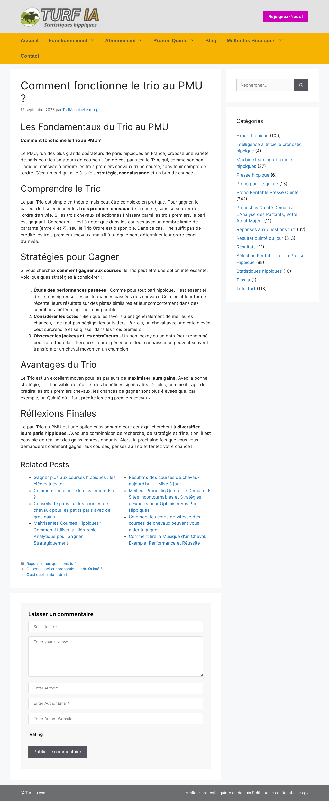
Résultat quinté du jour (259, 238)
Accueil (29, 40)
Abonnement (120, 40)
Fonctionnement (68, 40)
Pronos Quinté (170, 40)
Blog (210, 40)
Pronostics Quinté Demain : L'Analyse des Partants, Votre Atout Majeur (266, 214)
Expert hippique (252, 135)
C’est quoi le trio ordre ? (46, 574)
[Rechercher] (301, 85)
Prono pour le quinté (257, 183)
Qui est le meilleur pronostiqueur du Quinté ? (64, 569)
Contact (30, 56)
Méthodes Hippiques (251, 40)
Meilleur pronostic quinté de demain (218, 792)
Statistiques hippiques (259, 271)
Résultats (246, 247)
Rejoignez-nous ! (285, 16)
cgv (305, 792)
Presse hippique (252, 175)
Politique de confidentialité (276, 792)
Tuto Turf (245, 288)
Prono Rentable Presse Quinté (267, 192)
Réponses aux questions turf (51, 563)
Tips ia (243, 279)
